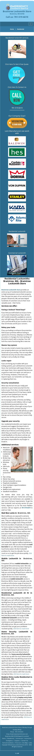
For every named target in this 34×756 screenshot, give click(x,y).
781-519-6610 (21, 16)
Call (17, 753)
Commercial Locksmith (17, 253)
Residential (10, 738)
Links (30, 743)
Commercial (19, 738)
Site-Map (25, 743)
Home (12, 29)
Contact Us (24, 740)
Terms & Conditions (8, 743)
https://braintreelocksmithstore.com (17, 734)
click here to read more (21, 629)
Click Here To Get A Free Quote (17, 64)
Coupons (17, 740)
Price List (18, 743)
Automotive (27, 738)
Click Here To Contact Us (17, 87)
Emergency (9, 740)
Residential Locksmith (17, 231)
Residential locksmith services (17, 38)
